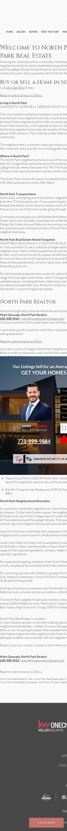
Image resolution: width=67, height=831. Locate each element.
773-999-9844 (34, 441)
